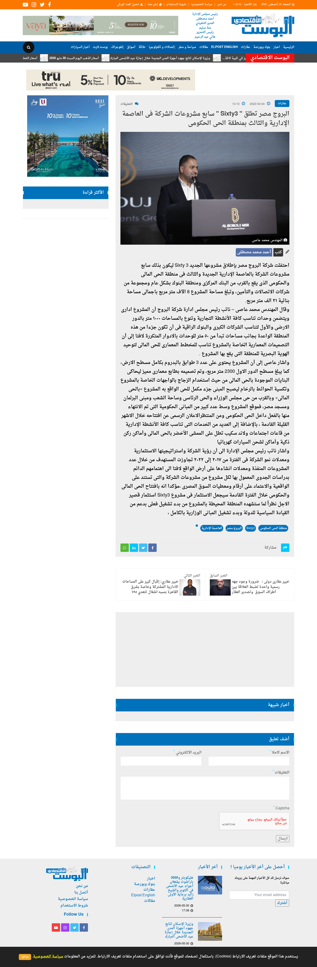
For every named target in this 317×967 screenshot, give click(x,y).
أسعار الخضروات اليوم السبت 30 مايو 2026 (29, 58)
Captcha (281, 808)
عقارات (245, 47)
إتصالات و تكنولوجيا (162, 47)
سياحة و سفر (187, 47)
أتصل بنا (81, 892)
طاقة (142, 47)
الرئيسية (288, 47)
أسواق (131, 47)
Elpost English (224, 47)
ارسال (283, 838)
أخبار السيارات (80, 47)
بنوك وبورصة (261, 47)
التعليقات (126, 104)
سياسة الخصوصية (201, 4)
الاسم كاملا (279, 752)
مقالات (203, 47)
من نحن (221, 4)
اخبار (276, 47)
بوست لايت (100, 47)
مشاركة (270, 547)
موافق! (25, 956)
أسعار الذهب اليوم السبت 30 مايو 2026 (94, 58)
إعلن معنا (153, 4)
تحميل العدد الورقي (128, 4)
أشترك (282, 903)
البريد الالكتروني (187, 752)
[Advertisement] (204, 649)
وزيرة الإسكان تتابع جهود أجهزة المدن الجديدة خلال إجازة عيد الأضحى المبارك (180, 58)
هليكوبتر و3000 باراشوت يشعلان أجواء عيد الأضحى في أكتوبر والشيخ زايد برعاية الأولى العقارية (179, 888)
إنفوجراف (117, 47)
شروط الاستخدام (176, 4)
